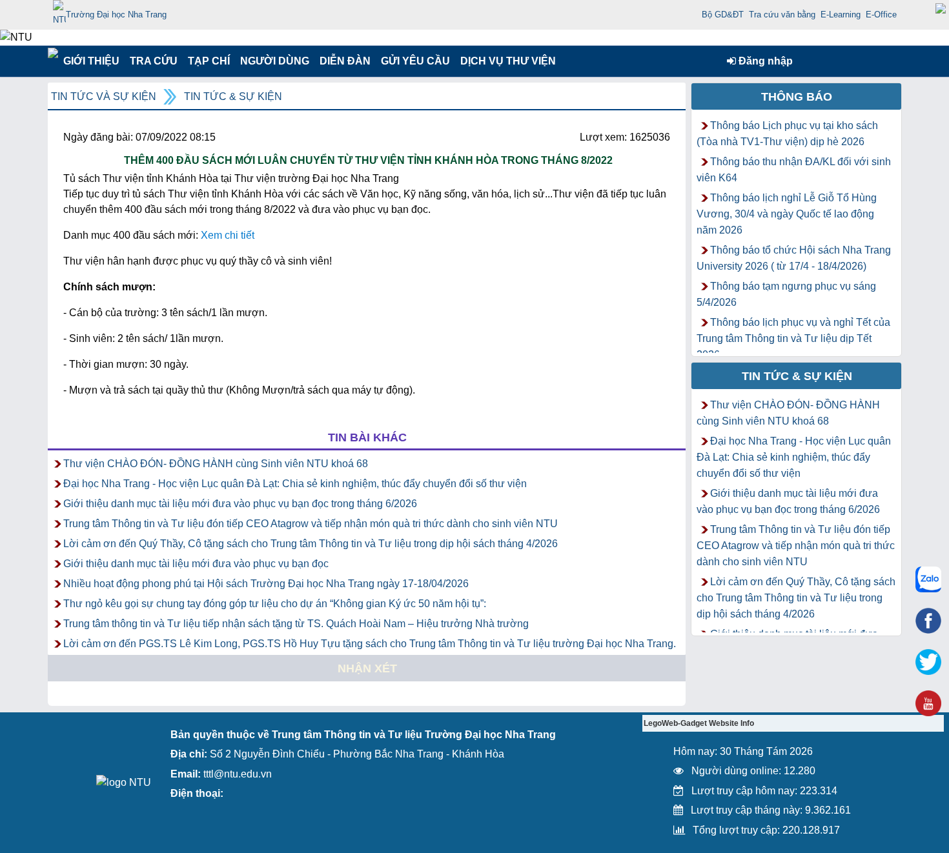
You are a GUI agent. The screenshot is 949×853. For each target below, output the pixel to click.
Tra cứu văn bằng (782, 14)
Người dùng (273, 60)
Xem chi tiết (227, 235)
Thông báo (796, 96)
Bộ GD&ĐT (723, 14)
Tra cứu (153, 60)
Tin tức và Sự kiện (103, 96)
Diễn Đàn (345, 60)
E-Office (881, 14)
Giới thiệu (90, 60)
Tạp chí (209, 60)
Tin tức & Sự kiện (233, 96)
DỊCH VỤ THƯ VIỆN (505, 60)
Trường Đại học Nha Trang (116, 14)
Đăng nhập (764, 60)
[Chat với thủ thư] (928, 579)
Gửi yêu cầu (415, 60)
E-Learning (841, 14)
